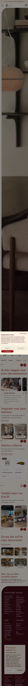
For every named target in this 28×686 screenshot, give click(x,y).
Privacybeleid (23, 333)
